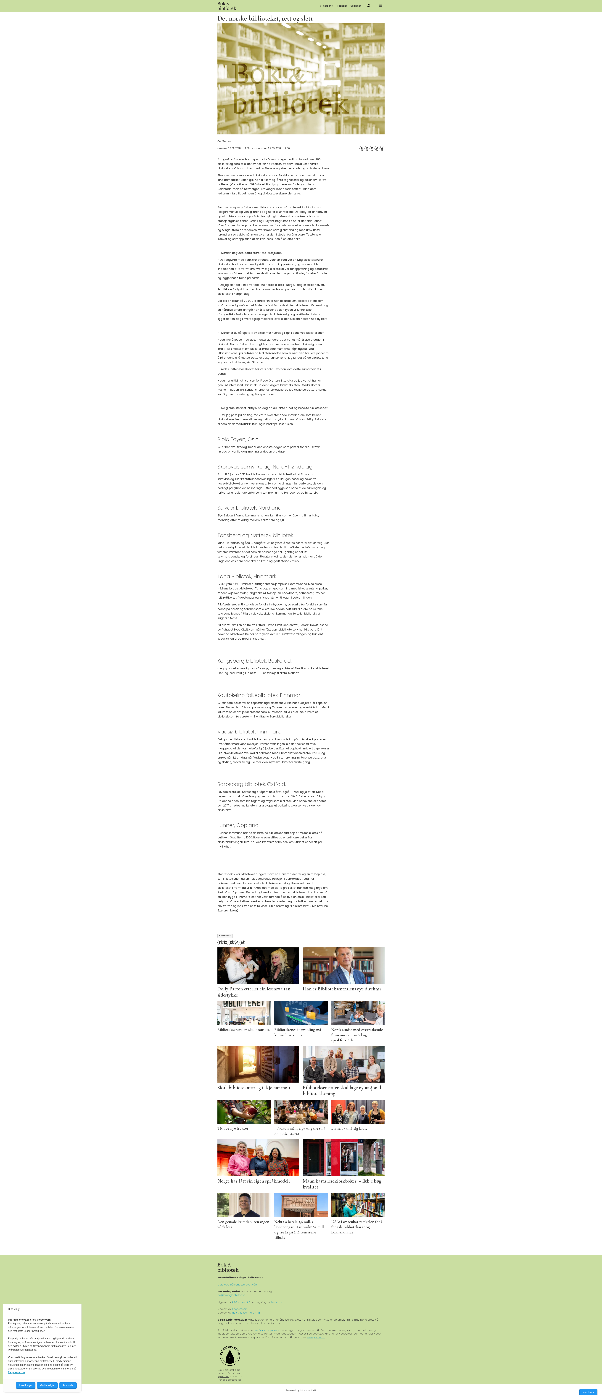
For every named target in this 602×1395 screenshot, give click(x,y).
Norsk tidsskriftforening (246, 1312)
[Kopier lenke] (377, 148)
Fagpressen (239, 1309)
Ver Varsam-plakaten (268, 1330)
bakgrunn (225, 935)
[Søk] (369, 6)
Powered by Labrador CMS (301, 1390)
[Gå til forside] (252, 6)
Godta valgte (47, 1385)
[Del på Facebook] (361, 148)
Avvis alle (68, 1385)
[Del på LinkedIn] (366, 148)
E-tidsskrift (326, 6)
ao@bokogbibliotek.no (231, 1295)
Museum (276, 1302)
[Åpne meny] (380, 6)
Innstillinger (588, 1392)
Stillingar (356, 6)
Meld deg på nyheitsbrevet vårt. (237, 1284)
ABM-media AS (241, 1302)
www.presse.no (316, 1337)
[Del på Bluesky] (382, 148)
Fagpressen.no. (16, 1372)
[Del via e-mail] (372, 148)
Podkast (342, 6)
